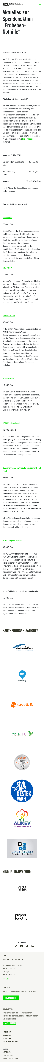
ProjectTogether (28, 139)
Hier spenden (10, 998)
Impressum (7, 1036)
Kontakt (6, 979)
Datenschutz (7, 1039)
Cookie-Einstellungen (11, 1042)
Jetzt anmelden (9, 1023)
